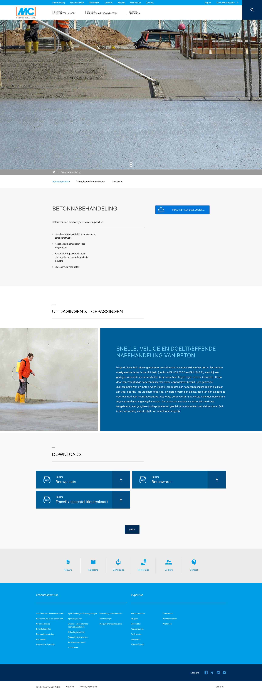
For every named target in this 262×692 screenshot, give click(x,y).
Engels (208, 2)
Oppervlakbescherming (77, 637)
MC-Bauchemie (26, 12)
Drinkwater (135, 624)
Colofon (70, 687)
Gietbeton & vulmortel (45, 644)
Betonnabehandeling (70, 172)
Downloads (135, 2)
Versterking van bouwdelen (111, 613)
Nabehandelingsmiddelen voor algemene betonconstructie (75, 236)
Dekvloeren (41, 639)
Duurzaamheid (77, 2)
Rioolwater (135, 639)
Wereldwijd (94, 2)
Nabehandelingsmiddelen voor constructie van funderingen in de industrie (71, 257)
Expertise (137, 595)
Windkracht (167, 624)
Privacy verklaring (88, 687)
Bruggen (134, 618)
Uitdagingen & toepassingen (91, 181)
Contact (150, 2)
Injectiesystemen (75, 618)
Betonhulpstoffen (43, 629)
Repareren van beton (77, 642)
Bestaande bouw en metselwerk (49, 618)
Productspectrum (61, 181)
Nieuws (121, 2)
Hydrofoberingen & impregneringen (82, 613)
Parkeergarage (137, 629)
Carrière (109, 2)
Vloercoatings (105, 618)
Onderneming (58, 2)
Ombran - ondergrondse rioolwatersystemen (78, 625)
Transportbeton (137, 644)
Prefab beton (136, 634)
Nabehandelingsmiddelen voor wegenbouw (70, 246)
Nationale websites (226, 2)
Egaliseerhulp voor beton (67, 267)
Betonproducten (138, 613)
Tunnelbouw (73, 647)
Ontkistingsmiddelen (76, 632)
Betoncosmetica (43, 624)
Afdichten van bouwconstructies (50, 613)
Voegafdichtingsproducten (110, 624)
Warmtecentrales (170, 618)
